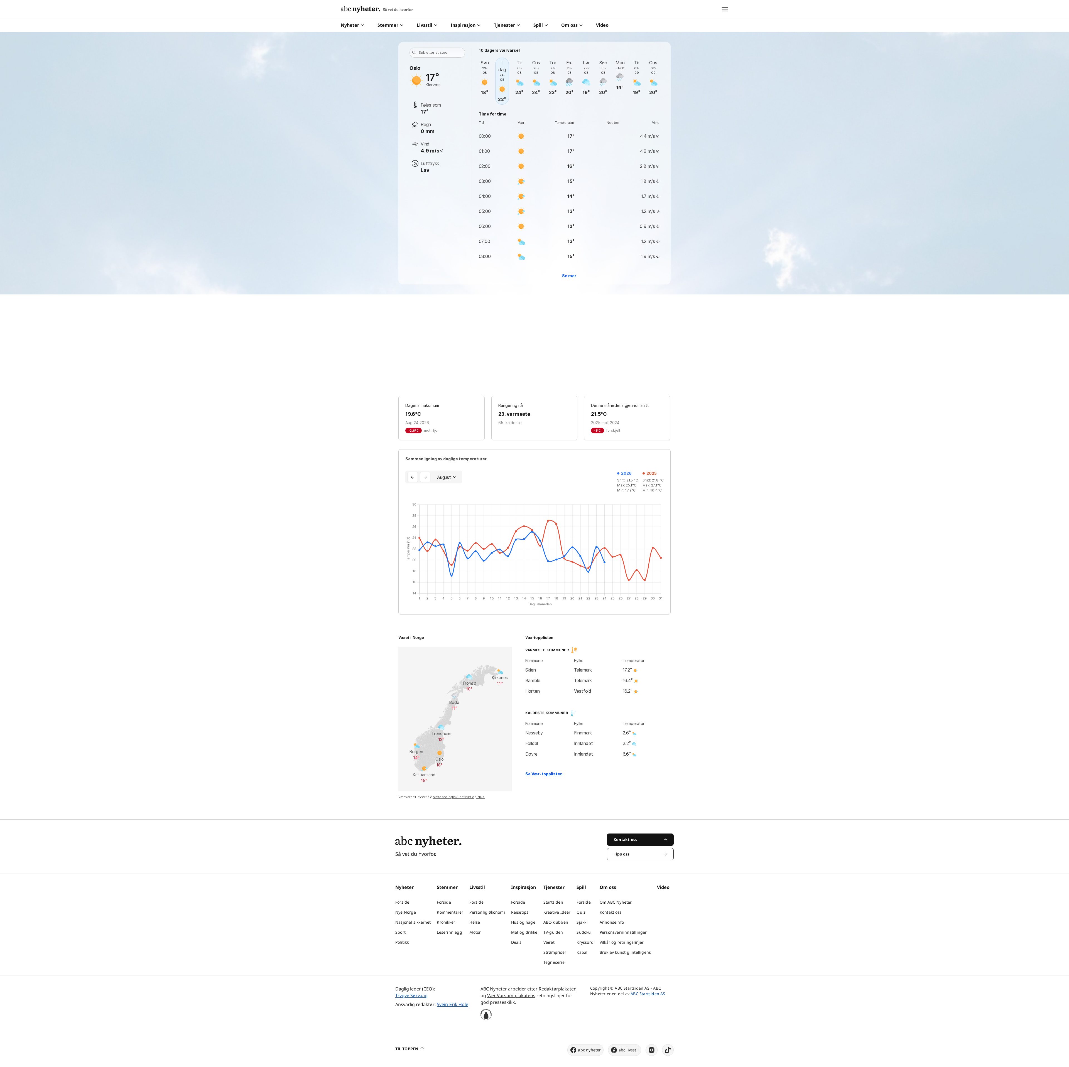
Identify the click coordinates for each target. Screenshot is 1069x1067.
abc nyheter (589, 1050)
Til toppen (406, 1048)
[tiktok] (668, 1050)
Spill (538, 25)
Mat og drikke (524, 932)
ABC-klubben (555, 922)
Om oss (569, 25)
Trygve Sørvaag (411, 995)
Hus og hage (523, 922)
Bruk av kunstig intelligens (625, 952)
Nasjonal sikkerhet (413, 922)
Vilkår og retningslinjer (622, 942)
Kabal (582, 952)
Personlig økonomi (487, 912)
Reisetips (520, 912)
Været (549, 942)
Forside (402, 902)
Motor (475, 932)
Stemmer (387, 25)
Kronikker (446, 922)
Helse (474, 922)
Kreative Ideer (557, 912)
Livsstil (424, 25)
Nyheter (350, 25)
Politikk (402, 942)
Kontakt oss (611, 912)
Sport (400, 932)
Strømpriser (554, 952)
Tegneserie (554, 962)
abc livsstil (629, 1050)
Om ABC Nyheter (616, 902)
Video (602, 25)
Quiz (581, 912)
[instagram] (652, 1050)
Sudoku (584, 932)
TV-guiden (553, 932)
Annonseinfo (612, 922)
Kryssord (585, 942)
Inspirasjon (463, 25)
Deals (516, 942)
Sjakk (581, 922)
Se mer (569, 275)
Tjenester (504, 25)
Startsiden (553, 902)
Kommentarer (450, 912)
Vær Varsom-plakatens (511, 995)
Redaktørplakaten (558, 989)
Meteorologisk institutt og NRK (459, 797)
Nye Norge (405, 912)
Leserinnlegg (449, 932)
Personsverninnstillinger (623, 932)
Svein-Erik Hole (452, 1004)
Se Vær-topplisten (544, 773)
